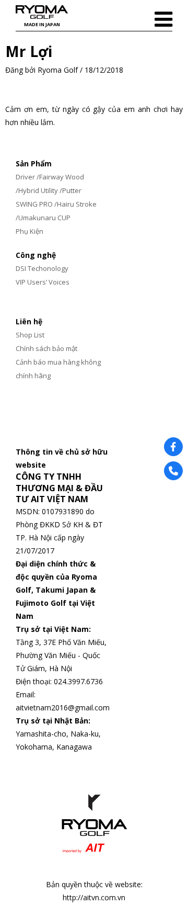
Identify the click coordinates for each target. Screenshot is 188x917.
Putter (71, 190)
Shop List (30, 334)
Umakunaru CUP (44, 217)
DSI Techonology (42, 268)
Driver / (27, 177)
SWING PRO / (36, 204)
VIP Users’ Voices (42, 282)
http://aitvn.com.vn (94, 897)
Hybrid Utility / (40, 190)
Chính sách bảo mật (46, 348)
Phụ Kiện (29, 231)
